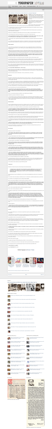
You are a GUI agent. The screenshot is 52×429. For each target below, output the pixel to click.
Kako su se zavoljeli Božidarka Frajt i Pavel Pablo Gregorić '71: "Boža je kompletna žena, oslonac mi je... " (18, 349)
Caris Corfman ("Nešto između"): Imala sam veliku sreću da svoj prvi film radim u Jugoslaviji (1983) (18, 345)
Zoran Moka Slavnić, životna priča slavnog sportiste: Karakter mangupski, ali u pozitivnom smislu (36, 345)
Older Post (42, 274)
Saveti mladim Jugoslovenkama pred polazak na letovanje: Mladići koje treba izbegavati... (37, 338)
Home (26, 274)
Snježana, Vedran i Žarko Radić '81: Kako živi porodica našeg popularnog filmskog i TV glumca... (22, 303)
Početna (9, 6)
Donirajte (24, 6)
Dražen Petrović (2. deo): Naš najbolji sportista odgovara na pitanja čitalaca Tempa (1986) (21, 311)
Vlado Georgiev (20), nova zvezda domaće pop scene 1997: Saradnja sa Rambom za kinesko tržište (37, 342)
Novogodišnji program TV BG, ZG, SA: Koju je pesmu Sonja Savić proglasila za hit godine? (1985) (40, 266)
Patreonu (28, 249)
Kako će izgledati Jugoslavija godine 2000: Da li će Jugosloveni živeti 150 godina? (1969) (36, 373)
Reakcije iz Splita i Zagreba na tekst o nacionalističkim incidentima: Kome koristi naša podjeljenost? (33, 265)
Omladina (22, 270)
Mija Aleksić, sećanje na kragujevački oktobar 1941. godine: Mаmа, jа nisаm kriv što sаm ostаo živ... (37, 349)
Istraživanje (15, 270)
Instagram (9, 7)
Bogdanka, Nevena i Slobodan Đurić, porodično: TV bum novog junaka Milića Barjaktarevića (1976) (23, 295)
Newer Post (10, 274)
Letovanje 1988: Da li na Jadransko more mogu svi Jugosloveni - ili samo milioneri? (11, 265)
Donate (33, 249)
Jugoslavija (18, 270)
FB (37, 6)
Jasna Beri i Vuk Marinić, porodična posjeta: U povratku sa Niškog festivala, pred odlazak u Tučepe (23, 307)
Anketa (11, 270)
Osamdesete (25, 270)
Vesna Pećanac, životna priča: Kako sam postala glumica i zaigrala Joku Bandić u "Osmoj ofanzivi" (23, 330)
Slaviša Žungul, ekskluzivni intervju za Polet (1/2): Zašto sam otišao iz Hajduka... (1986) (17, 365)
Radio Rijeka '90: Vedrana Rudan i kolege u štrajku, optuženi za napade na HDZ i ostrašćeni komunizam (23, 299)
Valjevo (28, 270)
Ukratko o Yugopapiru (15, 6)
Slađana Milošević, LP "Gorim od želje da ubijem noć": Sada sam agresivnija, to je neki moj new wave (25, 265)
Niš (20, 270)
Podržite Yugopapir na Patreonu (31, 6)
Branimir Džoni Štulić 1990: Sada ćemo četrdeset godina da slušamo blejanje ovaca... (37, 361)
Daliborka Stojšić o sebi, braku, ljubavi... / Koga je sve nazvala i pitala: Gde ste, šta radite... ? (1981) (17, 369)
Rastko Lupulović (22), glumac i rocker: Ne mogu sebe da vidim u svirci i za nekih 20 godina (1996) (18, 357)
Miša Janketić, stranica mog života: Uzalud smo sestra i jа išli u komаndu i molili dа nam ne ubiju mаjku (37, 369)
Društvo (13, 270)
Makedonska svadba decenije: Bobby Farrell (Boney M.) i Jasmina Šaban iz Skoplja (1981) (37, 365)
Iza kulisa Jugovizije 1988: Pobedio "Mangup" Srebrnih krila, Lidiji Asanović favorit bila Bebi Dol (22, 322)
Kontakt (20, 6)
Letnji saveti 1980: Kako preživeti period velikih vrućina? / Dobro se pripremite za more (18, 265)
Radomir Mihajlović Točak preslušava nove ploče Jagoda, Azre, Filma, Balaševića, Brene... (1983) (37, 353)
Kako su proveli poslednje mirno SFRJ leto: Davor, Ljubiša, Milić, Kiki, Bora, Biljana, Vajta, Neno (22, 282)
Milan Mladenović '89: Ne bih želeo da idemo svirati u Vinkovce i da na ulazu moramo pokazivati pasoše (36, 357)
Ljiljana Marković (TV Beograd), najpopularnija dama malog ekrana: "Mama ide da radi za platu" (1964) (23, 326)
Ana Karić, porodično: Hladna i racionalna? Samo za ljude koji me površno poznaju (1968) (18, 373)
